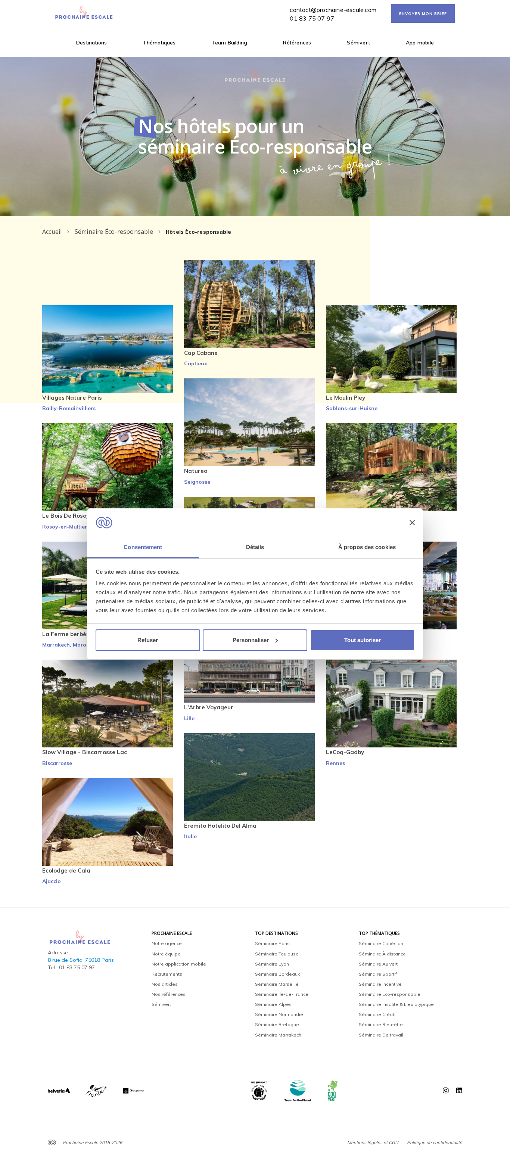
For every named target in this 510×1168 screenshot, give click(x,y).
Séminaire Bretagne (277, 1024)
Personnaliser (251, 640)
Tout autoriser (362, 640)
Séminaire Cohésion (381, 943)
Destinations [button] (91, 42)
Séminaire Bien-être (381, 1024)
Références (297, 42)
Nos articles (165, 984)
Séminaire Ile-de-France (281, 994)
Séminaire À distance (382, 954)
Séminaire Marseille (277, 984)
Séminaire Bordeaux (277, 974)
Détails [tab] (255, 547)
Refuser (147, 640)
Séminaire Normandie (279, 1014)
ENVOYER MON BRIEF (423, 13)
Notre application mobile (179, 964)
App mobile (420, 42)
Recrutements (167, 974)
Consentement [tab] (143, 547)
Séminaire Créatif (378, 1014)
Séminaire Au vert (378, 964)
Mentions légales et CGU (372, 1142)
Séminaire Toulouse (277, 954)
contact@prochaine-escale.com (333, 9)
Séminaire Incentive (380, 984)
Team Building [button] (230, 42)
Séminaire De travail (381, 1035)
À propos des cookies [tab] (367, 547)
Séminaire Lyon (272, 964)
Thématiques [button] (159, 42)
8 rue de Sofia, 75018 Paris (81, 960)
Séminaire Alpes (273, 1004)
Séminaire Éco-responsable (389, 994)
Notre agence (167, 943)
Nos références (169, 994)
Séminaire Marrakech (278, 1035)
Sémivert (358, 42)
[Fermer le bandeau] (412, 522)
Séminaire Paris (272, 943)
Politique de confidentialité (434, 1142)
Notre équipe (166, 954)
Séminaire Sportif (378, 974)
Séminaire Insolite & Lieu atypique (396, 1004)
